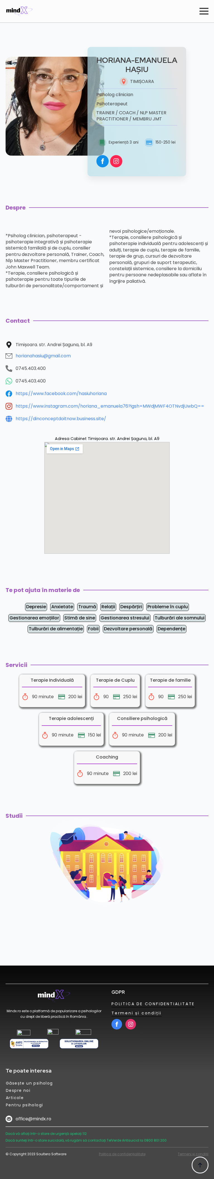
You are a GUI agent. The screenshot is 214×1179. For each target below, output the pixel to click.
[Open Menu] (204, 11)
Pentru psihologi (24, 1105)
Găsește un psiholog (29, 1083)
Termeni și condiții (136, 1013)
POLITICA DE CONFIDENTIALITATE (153, 1004)
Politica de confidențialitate (122, 1154)
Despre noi (18, 1090)
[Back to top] (200, 1165)
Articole (15, 1097)
